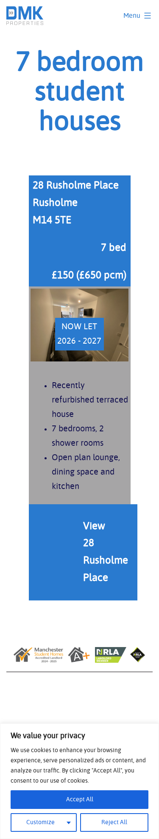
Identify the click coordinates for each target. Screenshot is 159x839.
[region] (79, 781)
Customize (40, 822)
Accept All (79, 800)
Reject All (114, 822)
